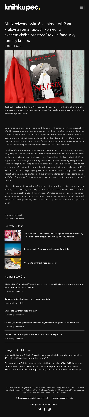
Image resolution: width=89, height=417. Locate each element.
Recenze (19, 46)
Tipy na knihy (19, 303)
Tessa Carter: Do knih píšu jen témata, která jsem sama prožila (33, 334)
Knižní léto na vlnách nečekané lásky (40, 262)
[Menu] (81, 7)
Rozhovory (18, 291)
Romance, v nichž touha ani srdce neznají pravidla (46, 249)
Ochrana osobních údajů (25, 398)
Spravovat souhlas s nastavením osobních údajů (55, 398)
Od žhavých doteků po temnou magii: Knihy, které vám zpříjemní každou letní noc (42, 322)
